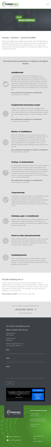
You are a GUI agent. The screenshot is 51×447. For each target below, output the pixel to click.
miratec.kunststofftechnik (15, 436)
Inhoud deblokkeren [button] (37, 390)
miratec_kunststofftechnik (15, 440)
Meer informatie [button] (19, 397)
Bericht (8, 366)
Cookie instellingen (37, 441)
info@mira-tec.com (10, 338)
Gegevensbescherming (38, 436)
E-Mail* (8, 358)
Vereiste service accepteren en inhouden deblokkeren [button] (38, 396)
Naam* (8, 349)
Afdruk (34, 438)
